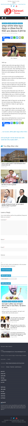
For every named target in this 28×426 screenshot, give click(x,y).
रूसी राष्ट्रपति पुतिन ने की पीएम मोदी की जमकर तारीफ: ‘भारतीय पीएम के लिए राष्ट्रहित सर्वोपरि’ (13, 139)
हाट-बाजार (2, 382)
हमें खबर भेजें (3, 373)
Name (3, 239)
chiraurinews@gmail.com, (8, 351)
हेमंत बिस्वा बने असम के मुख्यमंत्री (8, 184)
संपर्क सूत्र (2, 378)
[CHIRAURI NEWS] (2, 17)
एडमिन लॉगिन (3, 375)
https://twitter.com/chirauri (13, 367)
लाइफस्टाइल (3, 395)
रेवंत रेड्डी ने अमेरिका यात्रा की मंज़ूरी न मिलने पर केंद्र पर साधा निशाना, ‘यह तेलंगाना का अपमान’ (14, 305)
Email (2, 247)
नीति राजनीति (15, 23)
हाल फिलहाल (20, 23)
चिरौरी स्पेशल (4, 23)
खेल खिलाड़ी (3, 393)
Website (3, 255)
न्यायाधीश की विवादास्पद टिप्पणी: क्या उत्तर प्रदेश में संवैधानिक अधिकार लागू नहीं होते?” (12, 205)
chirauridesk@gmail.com (20, 351)
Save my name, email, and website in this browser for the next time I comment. (13, 265)
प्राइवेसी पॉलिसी (3, 380)
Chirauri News (14, 33)
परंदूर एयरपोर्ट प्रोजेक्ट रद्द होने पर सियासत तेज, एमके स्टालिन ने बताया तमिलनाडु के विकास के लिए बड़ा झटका (17, 319)
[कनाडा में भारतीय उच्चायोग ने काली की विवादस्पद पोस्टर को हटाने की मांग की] (14, 149)
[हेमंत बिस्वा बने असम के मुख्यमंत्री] (14, 170)
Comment (4, 220)
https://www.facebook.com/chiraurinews (15, 363)
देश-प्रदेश (9, 23)
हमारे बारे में (2, 371)
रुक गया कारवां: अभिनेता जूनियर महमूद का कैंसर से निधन (14, 132)
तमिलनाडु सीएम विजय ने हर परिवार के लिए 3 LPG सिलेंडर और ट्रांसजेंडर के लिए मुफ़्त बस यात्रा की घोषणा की (18, 327)
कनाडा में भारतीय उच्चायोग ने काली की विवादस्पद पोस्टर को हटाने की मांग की (13, 164)
